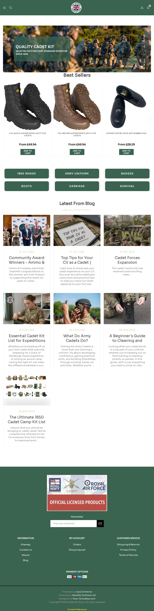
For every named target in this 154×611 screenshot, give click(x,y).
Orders (77, 544)
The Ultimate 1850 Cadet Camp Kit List (26, 419)
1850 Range (26, 173)
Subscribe (100, 523)
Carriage (77, 186)
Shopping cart (77, 549)
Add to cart (28, 152)
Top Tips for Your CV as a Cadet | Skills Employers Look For (77, 259)
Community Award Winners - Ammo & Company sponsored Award (27, 259)
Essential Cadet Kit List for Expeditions (26, 338)
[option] (27, 120)
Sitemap (26, 544)
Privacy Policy (128, 549)
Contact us (26, 549)
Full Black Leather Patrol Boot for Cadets (27, 134)
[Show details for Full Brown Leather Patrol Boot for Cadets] (77, 106)
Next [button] (150, 120)
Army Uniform (77, 173)
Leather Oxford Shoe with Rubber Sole (126, 133)
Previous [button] (4, 120)
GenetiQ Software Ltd (83, 595)
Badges (127, 173)
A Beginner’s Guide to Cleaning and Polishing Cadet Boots (127, 338)
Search (26, 555)
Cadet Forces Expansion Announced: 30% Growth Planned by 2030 (127, 259)
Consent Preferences (77, 609)
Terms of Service (128, 555)
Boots (26, 186)
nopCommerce (83, 591)
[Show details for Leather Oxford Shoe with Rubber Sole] (126, 106)
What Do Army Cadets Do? (77, 338)
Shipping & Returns (128, 544)
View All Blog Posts (75, 210)
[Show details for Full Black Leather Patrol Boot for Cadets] (27, 106)
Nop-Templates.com (84, 598)
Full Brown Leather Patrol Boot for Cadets (77, 134)
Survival (127, 186)
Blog (25, 560)
